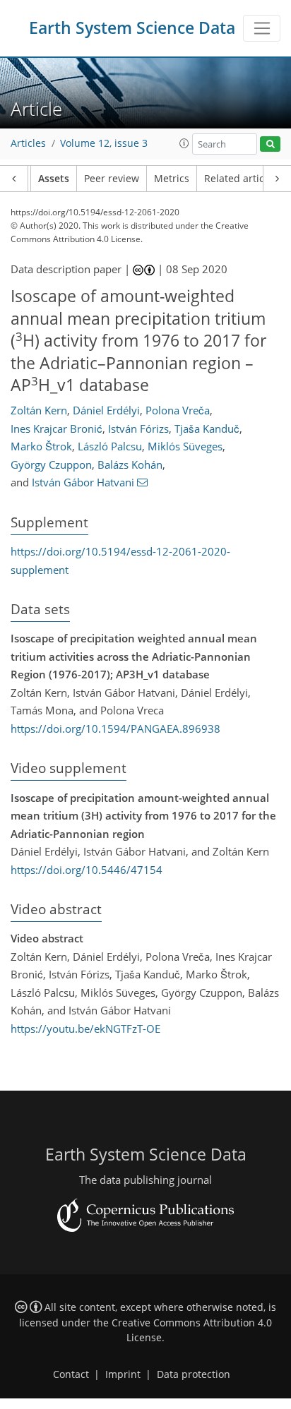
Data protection (193, 1374)
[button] (184, 143)
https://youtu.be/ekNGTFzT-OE (85, 1028)
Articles (28, 143)
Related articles (241, 178)
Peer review (111, 178)
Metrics (171, 178)
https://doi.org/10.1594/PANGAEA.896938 (115, 728)
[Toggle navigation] (261, 28)
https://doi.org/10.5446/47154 (86, 870)
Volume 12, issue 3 (104, 143)
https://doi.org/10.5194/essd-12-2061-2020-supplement (120, 560)
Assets (53, 178)
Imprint (123, 1374)
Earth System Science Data (132, 28)
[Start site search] (270, 144)
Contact (71, 1374)
